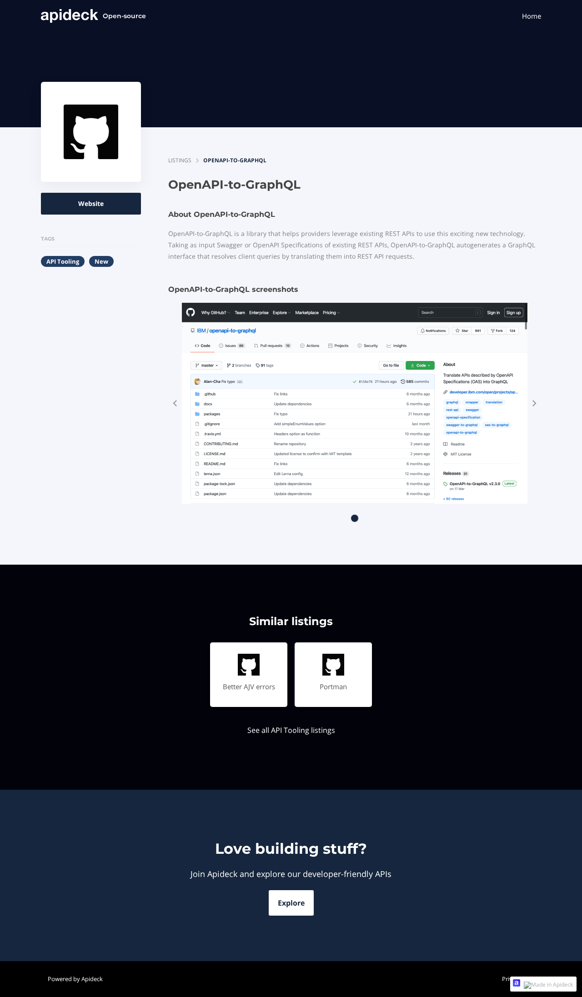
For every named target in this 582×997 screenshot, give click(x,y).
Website (91, 203)
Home (531, 15)
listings (179, 160)
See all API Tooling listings (291, 730)
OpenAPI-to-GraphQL (234, 160)
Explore (291, 903)
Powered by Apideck (75, 979)
